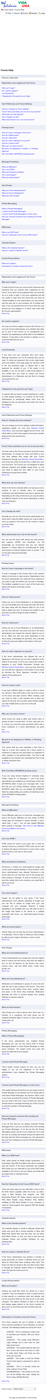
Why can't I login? (8, 88)
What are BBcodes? (9, 167)
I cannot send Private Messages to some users (19, 214)
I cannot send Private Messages (14, 211)
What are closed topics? (11, 177)
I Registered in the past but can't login (16, 96)
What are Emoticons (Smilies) (13, 172)
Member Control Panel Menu (33, 459)
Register (34, 13)
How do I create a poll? (10, 143)
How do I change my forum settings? (15, 109)
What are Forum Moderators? (13, 193)
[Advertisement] (23, 41)
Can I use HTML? (8, 169)
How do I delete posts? (10, 135)
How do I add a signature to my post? (16, 141)
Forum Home (8, 10)
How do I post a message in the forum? (16, 133)
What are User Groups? (11, 196)
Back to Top (5, 313)
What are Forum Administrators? (14, 190)
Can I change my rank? (10, 117)
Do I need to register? (10, 91)
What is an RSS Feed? (10, 232)
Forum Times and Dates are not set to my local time (21, 112)
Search (17, 13)
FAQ (9, 13)
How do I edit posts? (9, 138)
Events (25, 13)
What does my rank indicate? (13, 114)
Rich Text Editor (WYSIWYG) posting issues (18, 154)
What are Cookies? (9, 263)
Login (43, 13)
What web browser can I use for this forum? (18, 120)
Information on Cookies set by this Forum (17, 266)
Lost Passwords (8, 93)
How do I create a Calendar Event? (15, 250)
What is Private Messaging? (12, 209)
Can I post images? (9, 175)
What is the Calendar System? (13, 248)
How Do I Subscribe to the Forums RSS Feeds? (20, 235)
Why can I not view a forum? (12, 146)
